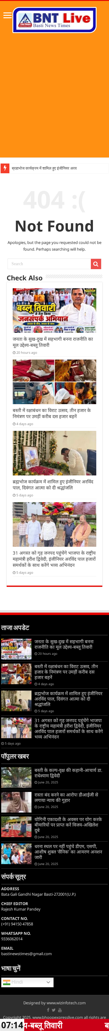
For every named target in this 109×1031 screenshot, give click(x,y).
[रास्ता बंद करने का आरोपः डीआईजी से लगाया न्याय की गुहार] (16, 802)
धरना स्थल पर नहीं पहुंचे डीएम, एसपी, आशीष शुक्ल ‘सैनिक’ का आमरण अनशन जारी (68, 851)
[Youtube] (60, 1010)
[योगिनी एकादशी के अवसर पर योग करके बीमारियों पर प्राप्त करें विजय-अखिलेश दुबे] (16, 826)
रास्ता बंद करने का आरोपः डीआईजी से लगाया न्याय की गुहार (66, 797)
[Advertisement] (54, 102)
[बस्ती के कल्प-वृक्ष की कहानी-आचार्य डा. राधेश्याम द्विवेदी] (16, 777)
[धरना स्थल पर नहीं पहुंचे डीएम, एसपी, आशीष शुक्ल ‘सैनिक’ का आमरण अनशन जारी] (16, 853)
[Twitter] (53, 1010)
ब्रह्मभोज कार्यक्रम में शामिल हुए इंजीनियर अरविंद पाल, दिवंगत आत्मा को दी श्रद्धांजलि (53, 484)
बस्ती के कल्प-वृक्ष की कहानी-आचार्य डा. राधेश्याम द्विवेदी (68, 773)
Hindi (16, 982)
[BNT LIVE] (54, 19)
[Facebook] (48, 1010)
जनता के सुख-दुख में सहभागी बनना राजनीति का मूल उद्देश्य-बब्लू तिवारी (64, 644)
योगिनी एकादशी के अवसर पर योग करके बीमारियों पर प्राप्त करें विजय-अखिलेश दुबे (68, 824)
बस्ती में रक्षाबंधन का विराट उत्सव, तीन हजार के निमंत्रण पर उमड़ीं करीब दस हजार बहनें (52, 413)
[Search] (96, 264)
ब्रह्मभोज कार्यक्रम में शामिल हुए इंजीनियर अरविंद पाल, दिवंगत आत (58, 168)
